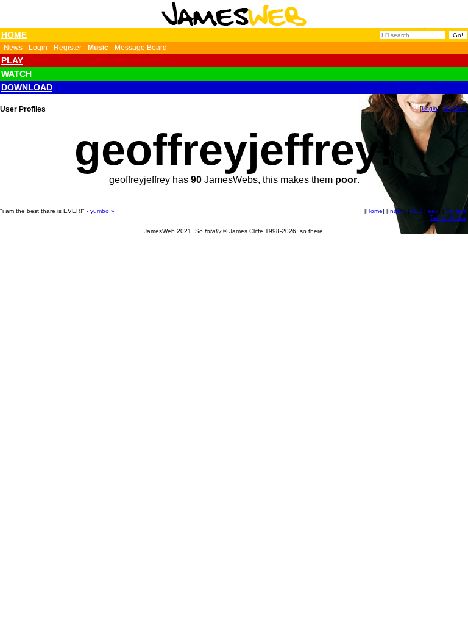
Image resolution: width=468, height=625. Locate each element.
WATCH (16, 74)
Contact (455, 211)
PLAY (12, 60)
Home (374, 211)
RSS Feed (424, 211)
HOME (14, 35)
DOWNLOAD (26, 87)
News (13, 47)
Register (68, 47)
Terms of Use (448, 217)
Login (38, 47)
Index (396, 211)
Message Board (141, 47)
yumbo (99, 211)
